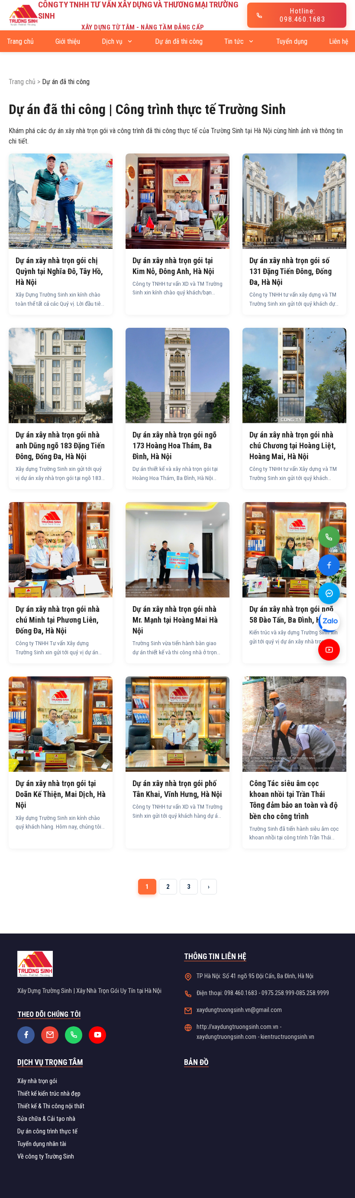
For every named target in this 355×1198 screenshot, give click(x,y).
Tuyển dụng (291, 41)
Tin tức (234, 41)
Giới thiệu (67, 41)
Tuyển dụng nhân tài (41, 1144)
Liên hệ (339, 41)
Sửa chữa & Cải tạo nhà (46, 1119)
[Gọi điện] (329, 542)
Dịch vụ (113, 41)
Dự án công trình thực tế (47, 1131)
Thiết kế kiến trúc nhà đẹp (49, 1093)
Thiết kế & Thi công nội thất (50, 1106)
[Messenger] (329, 599)
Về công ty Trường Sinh (45, 1156)
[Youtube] (329, 655)
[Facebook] (329, 570)
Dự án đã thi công (179, 41)
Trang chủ (20, 41)
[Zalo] (329, 627)
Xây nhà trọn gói (37, 1081)
